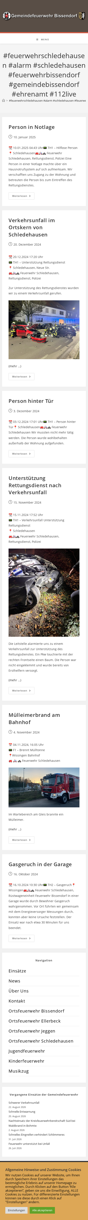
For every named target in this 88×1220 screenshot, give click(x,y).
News (14, 981)
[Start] (3, 100)
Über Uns (19, 991)
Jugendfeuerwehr (27, 1051)
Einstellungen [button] (16, 1210)
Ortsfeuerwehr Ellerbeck (35, 1021)
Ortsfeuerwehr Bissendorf (36, 1011)
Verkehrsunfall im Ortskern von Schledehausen (32, 227)
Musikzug (19, 1071)
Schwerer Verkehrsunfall (24, 1103)
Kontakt (17, 1001)
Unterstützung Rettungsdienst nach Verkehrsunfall (35, 485)
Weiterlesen (23, 197)
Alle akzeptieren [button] (42, 1210)
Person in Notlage (32, 126)
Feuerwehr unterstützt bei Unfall (29, 1144)
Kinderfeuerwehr (26, 1061)
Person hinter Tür (31, 400)
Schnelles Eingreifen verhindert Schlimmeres (37, 1134)
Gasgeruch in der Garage (40, 864)
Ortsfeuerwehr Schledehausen (41, 1041)
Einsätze (17, 971)
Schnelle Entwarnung (22, 1111)
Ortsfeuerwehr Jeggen (32, 1031)
